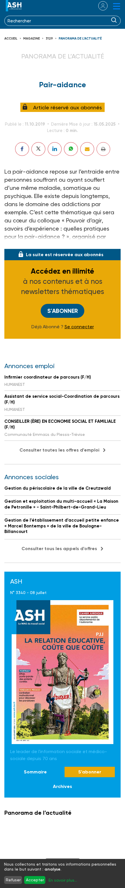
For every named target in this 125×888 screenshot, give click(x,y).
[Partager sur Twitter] (38, 149)
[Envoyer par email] (87, 149)
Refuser (13, 880)
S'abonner (62, 310)
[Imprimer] (103, 149)
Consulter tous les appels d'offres (59, 548)
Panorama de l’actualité (80, 38)
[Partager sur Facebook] (22, 149)
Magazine (31, 38)
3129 (49, 38)
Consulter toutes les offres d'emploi (59, 450)
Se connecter (79, 326)
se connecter (99, 5)
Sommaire (35, 772)
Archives (62, 786)
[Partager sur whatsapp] (71, 149)
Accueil (10, 38)
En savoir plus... (63, 880)
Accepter (35, 880)
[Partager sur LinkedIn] (55, 149)
